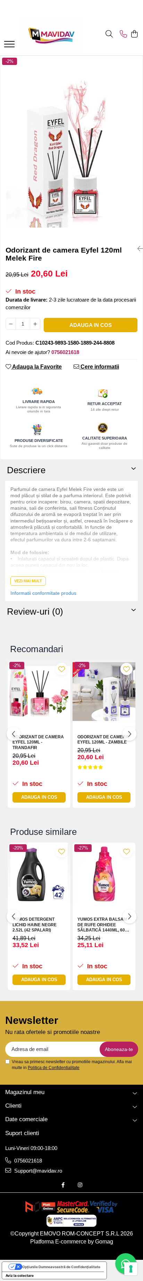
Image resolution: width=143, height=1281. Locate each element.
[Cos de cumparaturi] (134, 34)
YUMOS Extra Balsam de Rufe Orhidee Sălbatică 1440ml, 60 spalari (102, 925)
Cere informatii (99, 367)
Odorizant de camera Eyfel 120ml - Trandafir (38, 742)
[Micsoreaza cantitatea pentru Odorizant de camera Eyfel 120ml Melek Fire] (11, 324)
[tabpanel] (71, 148)
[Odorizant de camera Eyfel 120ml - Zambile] (104, 691)
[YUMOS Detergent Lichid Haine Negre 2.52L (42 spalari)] (39, 874)
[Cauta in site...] (109, 34)
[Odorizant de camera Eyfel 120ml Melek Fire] (71, 148)
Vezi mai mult (28, 581)
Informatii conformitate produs (43, 593)
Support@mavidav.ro (37, 1171)
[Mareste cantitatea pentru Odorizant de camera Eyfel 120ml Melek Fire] (35, 324)
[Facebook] (63, 1185)
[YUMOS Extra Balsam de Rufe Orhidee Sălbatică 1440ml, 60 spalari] (104, 874)
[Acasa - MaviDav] (51, 34)
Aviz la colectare (20, 1275)
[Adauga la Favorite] (62, 669)
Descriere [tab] (26, 470)
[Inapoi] (137, 249)
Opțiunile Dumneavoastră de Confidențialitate (61, 1267)
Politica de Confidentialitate (53, 1067)
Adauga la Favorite (36, 367)
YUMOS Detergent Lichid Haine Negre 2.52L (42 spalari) (34, 925)
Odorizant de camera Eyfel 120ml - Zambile (103, 739)
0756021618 (27, 1161)
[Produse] (9, 44)
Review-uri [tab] (35, 611)
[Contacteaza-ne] (123, 34)
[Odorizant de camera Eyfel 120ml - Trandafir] (39, 691)
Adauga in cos (90, 325)
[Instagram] (80, 1185)
